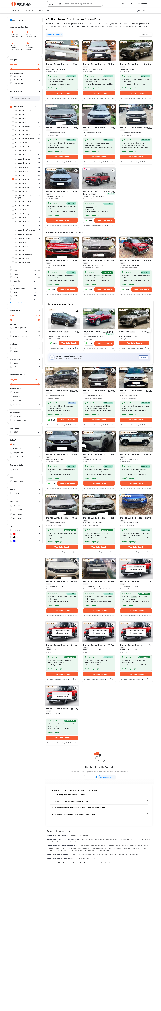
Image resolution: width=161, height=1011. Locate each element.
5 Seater (16, 493)
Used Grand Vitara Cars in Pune (115, 839)
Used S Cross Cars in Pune (136, 839)
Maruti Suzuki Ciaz (21, 130)
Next (77, 51)
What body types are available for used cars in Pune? (73, 814)
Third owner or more (20, 420)
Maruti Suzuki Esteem (22, 226)
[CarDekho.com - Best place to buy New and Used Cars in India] (21, 4)
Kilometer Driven (17, 375)
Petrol (15, 351)
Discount (14, 501)
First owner (17, 416)
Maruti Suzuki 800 (21, 218)
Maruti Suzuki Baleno (22, 126)
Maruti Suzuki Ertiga (22, 114)
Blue (18, 541)
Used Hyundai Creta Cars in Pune (91, 846)
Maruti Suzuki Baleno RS (23, 254)
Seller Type (15, 440)
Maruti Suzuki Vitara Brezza (24, 139)
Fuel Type (14, 344)
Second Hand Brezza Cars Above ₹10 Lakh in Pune (122, 854)
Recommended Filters (20, 27)
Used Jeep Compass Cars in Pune (103, 848)
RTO (12, 478)
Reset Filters (92, 777)
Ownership (15, 413)
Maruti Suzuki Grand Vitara (24, 151)
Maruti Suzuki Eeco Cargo (24, 258)
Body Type (14, 428)
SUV (20, 432)
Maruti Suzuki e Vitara (22, 262)
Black (18, 537)
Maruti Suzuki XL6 (21, 143)
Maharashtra (18, 481)
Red (18, 534)
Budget (13, 60)
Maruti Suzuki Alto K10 (22, 159)
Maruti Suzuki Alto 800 (22, 147)
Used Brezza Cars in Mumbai (79, 835)
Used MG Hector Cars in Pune (126, 848)
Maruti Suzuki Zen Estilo (23, 201)
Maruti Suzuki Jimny (22, 214)
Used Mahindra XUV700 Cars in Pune (96, 850)
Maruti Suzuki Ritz (21, 175)
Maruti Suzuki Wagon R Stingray (23, 196)
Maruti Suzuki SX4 (21, 183)
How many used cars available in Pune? (68, 795)
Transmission (16, 359)
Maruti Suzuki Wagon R (23, 110)
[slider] (11, 69)
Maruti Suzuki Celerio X (23, 222)
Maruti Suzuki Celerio (22, 135)
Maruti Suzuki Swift (21, 118)
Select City (143, 11)
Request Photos (137, 569)
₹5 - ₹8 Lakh (17, 76)
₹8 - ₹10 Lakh (17, 80)
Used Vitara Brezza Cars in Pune (92, 839)
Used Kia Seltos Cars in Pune (114, 846)
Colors (13, 526)
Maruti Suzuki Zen (21, 250)
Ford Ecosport (58, 332)
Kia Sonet (126, 332)
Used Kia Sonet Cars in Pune (72, 850)
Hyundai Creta (92, 333)
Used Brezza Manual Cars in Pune (86, 858)
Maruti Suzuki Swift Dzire (23, 122)
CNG (15, 348)
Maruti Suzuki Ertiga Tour (23, 234)
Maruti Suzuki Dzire (21, 167)
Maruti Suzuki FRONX (22, 191)
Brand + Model (16, 91)
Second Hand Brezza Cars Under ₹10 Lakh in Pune (86, 854)
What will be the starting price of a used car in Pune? (72, 801)
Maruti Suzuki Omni (21, 210)
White (19, 530)
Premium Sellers (17, 465)
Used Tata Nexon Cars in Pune (135, 846)
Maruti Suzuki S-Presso (23, 187)
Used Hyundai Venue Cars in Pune (78, 848)
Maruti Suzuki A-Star (22, 206)
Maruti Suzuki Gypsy (22, 242)
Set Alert (143, 357)
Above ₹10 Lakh (18, 83)
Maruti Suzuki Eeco (21, 155)
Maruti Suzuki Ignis (21, 171)
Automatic (17, 367)
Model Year (15, 310)
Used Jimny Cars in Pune (70, 842)
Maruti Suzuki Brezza (22, 179)
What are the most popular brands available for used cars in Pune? (78, 808)
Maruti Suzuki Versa (22, 246)
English (122, 3)
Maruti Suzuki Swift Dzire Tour (25, 230)
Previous (46, 51)
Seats (12, 489)
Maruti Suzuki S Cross (22, 163)
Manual (16, 363)
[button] (62, 82)
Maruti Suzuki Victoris (22, 238)
